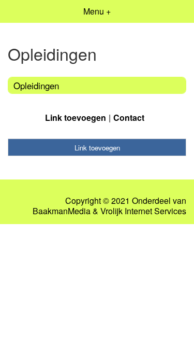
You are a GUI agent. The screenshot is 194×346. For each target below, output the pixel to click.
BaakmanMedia (62, 211)
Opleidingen (36, 85)
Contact (128, 117)
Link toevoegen (75, 117)
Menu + (97, 11)
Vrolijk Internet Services (143, 211)
